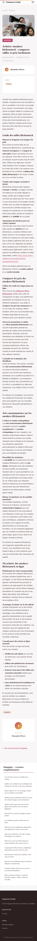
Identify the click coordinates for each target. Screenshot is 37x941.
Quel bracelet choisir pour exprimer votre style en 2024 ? (18, 856)
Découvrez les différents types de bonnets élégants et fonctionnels (18, 862)
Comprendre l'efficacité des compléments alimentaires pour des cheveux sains (18, 849)
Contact (4, 928)
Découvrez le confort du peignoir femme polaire (18, 814)
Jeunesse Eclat (11, 2)
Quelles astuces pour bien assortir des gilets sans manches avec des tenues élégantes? (17, 806)
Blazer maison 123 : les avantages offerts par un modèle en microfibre (18, 792)
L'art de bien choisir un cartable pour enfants (16, 778)
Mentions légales (7, 924)
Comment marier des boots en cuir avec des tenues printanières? (17, 869)
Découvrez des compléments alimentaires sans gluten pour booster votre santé (18, 828)
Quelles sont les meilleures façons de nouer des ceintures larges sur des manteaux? (18, 799)
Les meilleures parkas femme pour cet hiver (17, 821)
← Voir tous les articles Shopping (14, 748)
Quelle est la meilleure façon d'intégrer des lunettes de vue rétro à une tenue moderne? (18, 785)
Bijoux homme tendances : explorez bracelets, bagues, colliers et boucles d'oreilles (16, 877)
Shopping (12, 10)
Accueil (4, 10)
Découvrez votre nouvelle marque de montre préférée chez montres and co (16, 842)
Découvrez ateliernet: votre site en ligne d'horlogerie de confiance (17, 835)
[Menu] (33, 2)
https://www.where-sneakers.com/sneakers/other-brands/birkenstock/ (17, 258)
